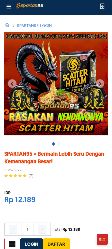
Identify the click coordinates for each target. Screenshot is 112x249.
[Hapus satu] (12, 229)
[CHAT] (102, 238)
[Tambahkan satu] (42, 229)
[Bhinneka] (29, 7)
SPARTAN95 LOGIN (34, 25)
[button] (12, 83)
